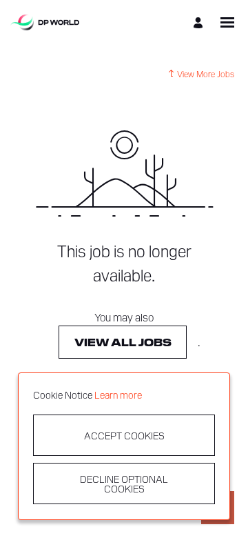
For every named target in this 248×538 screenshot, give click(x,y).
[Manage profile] (200, 22)
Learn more (118, 394)
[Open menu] (227, 22)
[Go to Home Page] (44, 22)
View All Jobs (123, 341)
